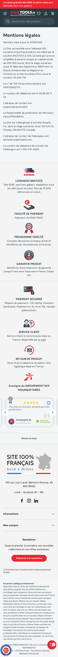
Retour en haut (29, 438)
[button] (52, 13)
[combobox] (29, 21)
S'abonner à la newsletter (29, 558)
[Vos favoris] (39, 13)
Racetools (14, 569)
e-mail (42, 339)
